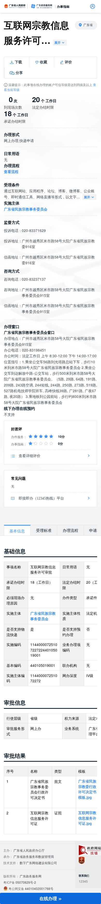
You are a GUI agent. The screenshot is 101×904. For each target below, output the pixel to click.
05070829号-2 (26, 882)
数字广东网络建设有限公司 (38, 862)
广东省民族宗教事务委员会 (25, 209)
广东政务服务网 (41, 6)
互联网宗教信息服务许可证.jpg (87, 818)
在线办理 (48, 898)
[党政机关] (81, 860)
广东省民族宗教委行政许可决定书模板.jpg (87, 789)
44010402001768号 (39, 888)
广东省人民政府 (15, 6)
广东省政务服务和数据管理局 (33, 856)
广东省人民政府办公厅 (29, 850)
